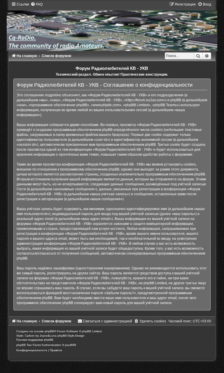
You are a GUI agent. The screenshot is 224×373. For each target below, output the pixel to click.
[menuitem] (37, 4)
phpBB (49, 331)
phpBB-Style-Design (71, 335)
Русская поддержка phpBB (34, 339)
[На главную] (112, 26)
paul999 (70, 345)
